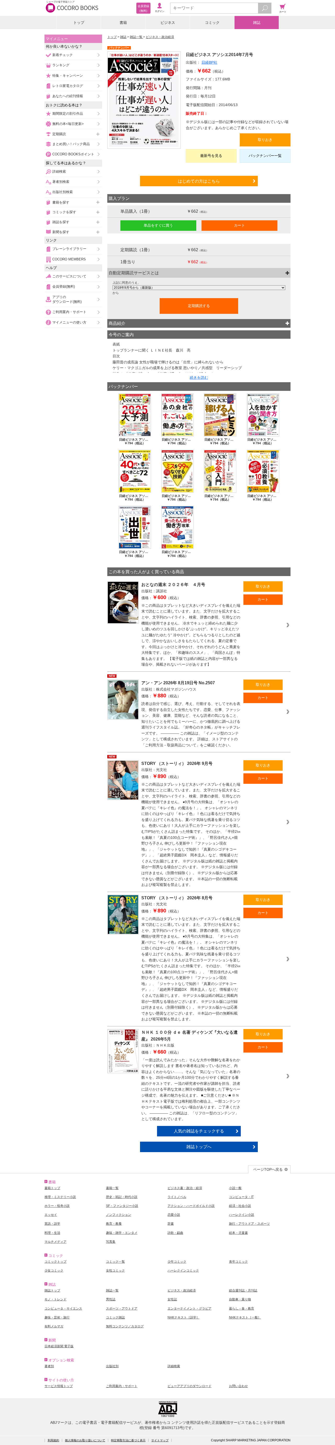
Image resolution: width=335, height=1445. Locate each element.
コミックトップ (55, 1261)
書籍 (123, 22)
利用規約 (53, 1440)
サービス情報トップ (58, 1386)
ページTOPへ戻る (268, 1169)
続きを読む (199, 377)
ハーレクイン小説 (241, 1215)
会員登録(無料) (63, 286)
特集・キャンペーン (67, 76)
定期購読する (199, 306)
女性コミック (115, 1270)
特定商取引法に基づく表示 (128, 1440)
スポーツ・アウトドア (121, 1308)
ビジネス (167, 22)
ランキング (60, 65)
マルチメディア (55, 1242)
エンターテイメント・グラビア (189, 1308)
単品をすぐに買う (158, 225)
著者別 (49, 1366)
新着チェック (62, 55)
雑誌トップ (52, 1290)
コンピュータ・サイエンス (63, 1308)
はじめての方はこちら (199, 181)
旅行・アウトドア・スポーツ (249, 1223)
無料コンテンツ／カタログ (125, 1326)
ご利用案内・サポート (69, 312)
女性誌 (172, 1299)
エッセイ (50, 1215)
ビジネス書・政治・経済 (185, 1188)
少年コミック (177, 1261)
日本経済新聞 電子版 (59, 1346)
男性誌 (110, 1299)
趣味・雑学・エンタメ (121, 1233)
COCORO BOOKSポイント (73, 154)
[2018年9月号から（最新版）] (199, 287)
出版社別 (112, 1366)
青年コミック (238, 1261)
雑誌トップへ (198, 1146)
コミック (212, 22)
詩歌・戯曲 (175, 1233)
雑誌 (256, 22)
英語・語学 (52, 1223)
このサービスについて (69, 276)
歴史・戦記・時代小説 (121, 1197)
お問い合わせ (238, 1386)
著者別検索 (60, 182)
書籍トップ (52, 1188)
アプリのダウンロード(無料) (67, 299)
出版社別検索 (62, 192)
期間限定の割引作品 (67, 114)
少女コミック (53, 1270)
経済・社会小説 (240, 1206)
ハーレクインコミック (183, 1270)
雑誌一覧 (136, 37)
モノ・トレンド (55, 1299)
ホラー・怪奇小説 (57, 1206)
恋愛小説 (174, 1215)
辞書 (171, 1223)
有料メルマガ (53, 1326)
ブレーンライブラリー (69, 249)
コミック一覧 (115, 1261)
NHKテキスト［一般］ (245, 1317)
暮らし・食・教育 (241, 1308)
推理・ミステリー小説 (60, 1197)
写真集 (110, 1242)
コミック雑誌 (115, 1317)
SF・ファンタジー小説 (122, 1206)
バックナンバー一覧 (265, 156)
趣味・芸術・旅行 (57, 1317)
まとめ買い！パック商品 (71, 144)
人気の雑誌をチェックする (199, 1131)
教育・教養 (114, 1223)
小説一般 (235, 1188)
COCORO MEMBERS (69, 259)
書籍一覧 (112, 1188)
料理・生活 (52, 1233)
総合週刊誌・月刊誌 (243, 1290)
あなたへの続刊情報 (67, 96)
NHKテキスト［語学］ (183, 1317)
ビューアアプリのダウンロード (189, 1386)
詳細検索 (59, 171)
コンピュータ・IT (241, 1197)
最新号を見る (211, 156)
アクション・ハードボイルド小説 (191, 1206)
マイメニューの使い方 (69, 322)
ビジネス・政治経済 (160, 37)
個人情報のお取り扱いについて (85, 1440)
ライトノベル (177, 1197)
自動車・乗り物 (240, 1299)
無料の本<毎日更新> (68, 124)
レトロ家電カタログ (67, 86)
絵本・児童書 (238, 1233)
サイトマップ (160, 1440)
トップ (78, 22)
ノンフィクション (118, 1215)
